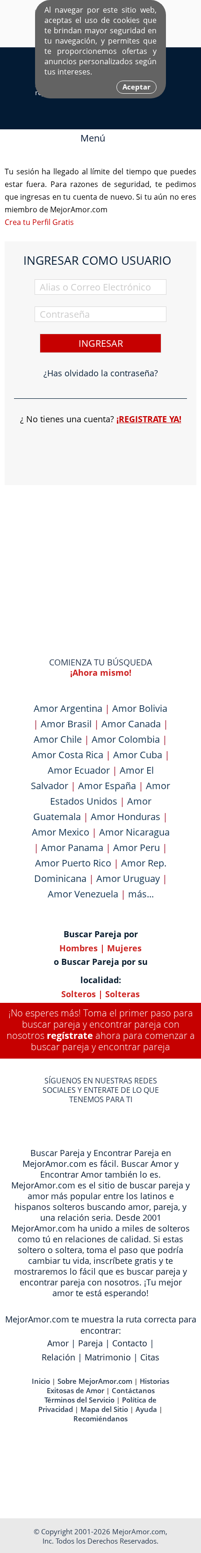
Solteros (78, 994)
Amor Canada (131, 723)
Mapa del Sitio (104, 1409)
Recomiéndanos (100, 1418)
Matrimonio (108, 1357)
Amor (58, 1343)
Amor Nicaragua (134, 832)
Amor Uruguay (128, 878)
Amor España (107, 785)
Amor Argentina (68, 708)
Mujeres (124, 948)
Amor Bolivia (139, 708)
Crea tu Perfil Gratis (39, 222)
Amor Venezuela (83, 894)
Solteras (122, 994)
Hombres (78, 948)
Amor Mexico (60, 832)
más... (141, 894)
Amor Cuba (137, 754)
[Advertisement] (100, 553)
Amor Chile (58, 739)
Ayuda (146, 1409)
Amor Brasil (66, 723)
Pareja (90, 1343)
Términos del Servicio (79, 1399)
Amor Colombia (126, 739)
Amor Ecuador (79, 770)
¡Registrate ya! (148, 419)
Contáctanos (133, 1390)
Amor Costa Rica (67, 754)
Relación (58, 1357)
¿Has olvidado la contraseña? (100, 373)
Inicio (41, 1381)
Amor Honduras (125, 816)
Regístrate (70, 1035)
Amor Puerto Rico (73, 863)
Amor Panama (72, 847)
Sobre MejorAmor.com (94, 1381)
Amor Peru (136, 847)
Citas (149, 1357)
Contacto (129, 1343)
